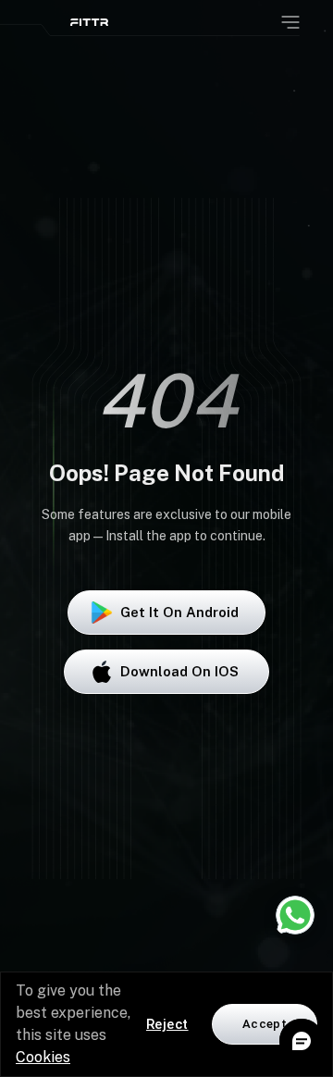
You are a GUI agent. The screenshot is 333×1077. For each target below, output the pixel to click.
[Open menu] (290, 22)
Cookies (43, 1057)
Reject (167, 1024)
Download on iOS (179, 671)
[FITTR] (89, 22)
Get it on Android (179, 612)
